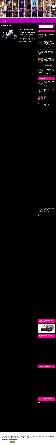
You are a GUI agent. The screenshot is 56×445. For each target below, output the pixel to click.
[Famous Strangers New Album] (40, 37)
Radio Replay (45, 19)
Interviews (18, 19)
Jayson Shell (31, 34)
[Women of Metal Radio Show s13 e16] (40, 211)
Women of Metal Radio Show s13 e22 (49, 90)
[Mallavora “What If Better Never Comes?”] (40, 54)
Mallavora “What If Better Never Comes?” (48, 52)
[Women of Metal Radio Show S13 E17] (40, 204)
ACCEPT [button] (12, 442)
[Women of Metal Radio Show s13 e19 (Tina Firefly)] (40, 84)
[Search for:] (46, 26)
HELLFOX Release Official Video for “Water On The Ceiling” (49, 71)
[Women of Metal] (28, 17)
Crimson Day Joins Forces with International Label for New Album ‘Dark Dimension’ (49, 43)
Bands (12, 19)
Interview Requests (27, 19)
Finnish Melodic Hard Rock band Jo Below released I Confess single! (27, 31)
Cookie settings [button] (5, 442)
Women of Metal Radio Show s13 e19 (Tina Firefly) (49, 82)
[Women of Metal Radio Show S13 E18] (40, 99)
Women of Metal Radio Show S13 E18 (49, 97)
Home (2, 19)
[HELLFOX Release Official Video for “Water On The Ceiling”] (40, 72)
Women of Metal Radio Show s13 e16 (49, 209)
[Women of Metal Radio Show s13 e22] (40, 92)
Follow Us (3, 21)
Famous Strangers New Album (49, 35)
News (7, 19)
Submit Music (37, 19)
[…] (31, 41)
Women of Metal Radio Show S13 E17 (49, 104)
